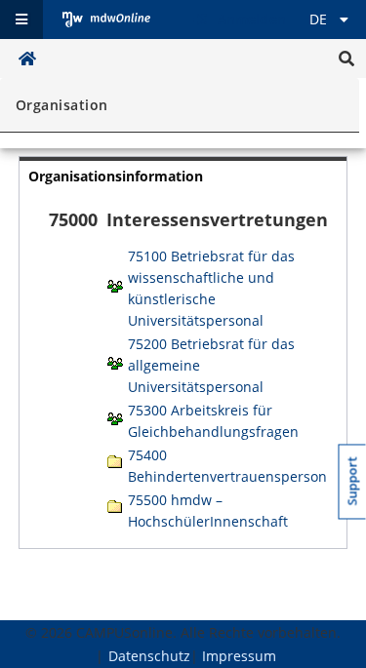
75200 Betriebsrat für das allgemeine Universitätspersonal (211, 365)
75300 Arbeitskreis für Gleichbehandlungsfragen (213, 421)
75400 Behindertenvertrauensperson (227, 466)
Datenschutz (149, 656)
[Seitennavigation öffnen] (21, 19)
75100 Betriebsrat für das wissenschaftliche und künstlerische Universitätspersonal (211, 288)
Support (353, 481)
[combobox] (176, 110)
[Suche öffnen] (346, 58)
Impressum (239, 656)
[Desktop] (106, 19)
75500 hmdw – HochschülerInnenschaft (208, 510)
